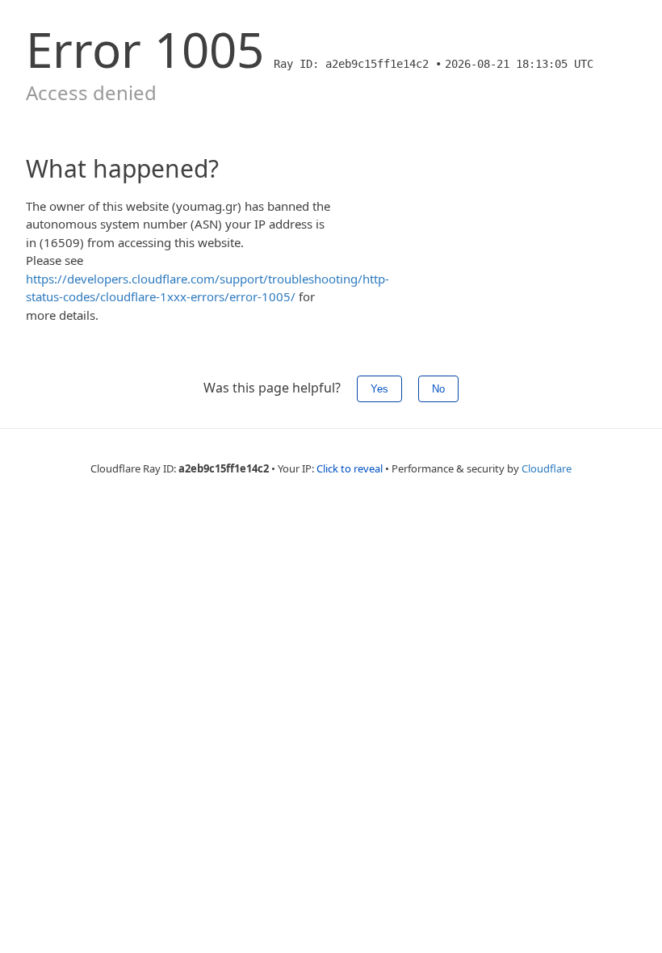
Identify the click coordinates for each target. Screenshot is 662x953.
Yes (379, 389)
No (438, 389)
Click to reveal (349, 468)
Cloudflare (547, 468)
